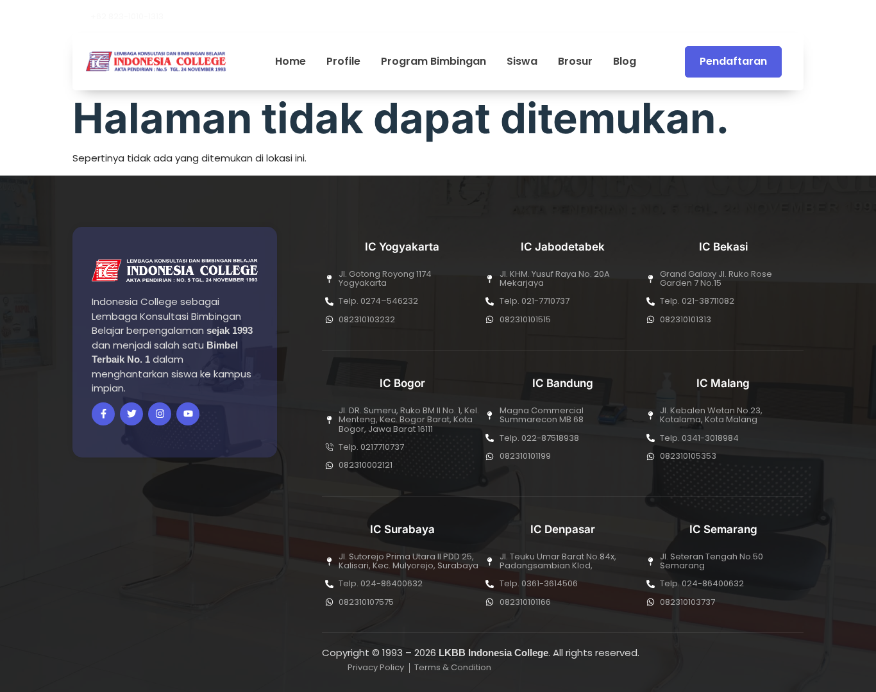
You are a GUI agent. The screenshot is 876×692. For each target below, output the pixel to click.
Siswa (522, 62)
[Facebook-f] (103, 413)
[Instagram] (781, 17)
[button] (799, 16)
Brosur (575, 62)
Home (290, 62)
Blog (624, 62)
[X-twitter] (737, 17)
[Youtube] (759, 17)
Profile (343, 62)
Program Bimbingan (433, 62)
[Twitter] (131, 413)
